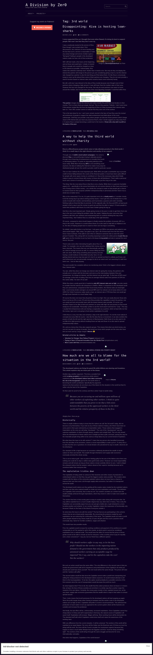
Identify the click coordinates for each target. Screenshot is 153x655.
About (31, 14)
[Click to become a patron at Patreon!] (42, 27)
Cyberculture (76, 131)
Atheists (90, 331)
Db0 (75, 35)
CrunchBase (117, 161)
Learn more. (96, 651)
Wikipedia (113, 379)
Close (148, 646)
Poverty (107, 350)
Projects (41, 14)
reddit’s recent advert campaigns (84, 155)
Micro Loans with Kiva (72, 342)
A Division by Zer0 (46, 5)
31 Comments (83, 35)
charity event (108, 196)
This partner (67, 103)
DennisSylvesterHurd (112, 63)
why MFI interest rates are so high (105, 283)
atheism (97, 350)
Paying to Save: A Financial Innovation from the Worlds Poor (85, 340)
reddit (113, 350)
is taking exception (73, 376)
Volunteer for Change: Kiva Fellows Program (80, 338)
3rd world (90, 131)
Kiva (96, 131)
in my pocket (104, 238)
